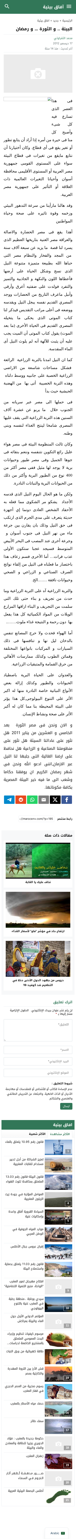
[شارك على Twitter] (55, 799)
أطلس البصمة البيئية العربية (25, 1491)
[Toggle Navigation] (70, 6)
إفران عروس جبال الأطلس (27, 1246)
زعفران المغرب (34, 1456)
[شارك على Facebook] (66, 799)
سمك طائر (37, 1421)
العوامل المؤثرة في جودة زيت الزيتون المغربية (24, 1196)
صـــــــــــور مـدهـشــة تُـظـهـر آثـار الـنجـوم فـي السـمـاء (24, 1475)
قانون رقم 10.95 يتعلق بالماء (24, 1142)
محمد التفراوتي (63, 38)
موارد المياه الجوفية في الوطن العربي (27, 1231)
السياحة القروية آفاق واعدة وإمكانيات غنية (25, 1214)
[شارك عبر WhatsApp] (32, 799)
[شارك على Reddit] (20, 799)
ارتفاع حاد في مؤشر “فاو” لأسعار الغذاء (38, 931)
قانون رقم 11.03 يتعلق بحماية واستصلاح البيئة (24, 1266)
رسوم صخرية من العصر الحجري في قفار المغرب (24, 1388)
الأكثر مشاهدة (60, 1134)
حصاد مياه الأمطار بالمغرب (26, 1403)
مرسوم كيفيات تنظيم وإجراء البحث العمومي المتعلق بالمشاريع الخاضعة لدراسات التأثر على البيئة (25, 1341)
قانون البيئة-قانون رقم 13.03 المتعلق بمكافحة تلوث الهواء (24, 1179)
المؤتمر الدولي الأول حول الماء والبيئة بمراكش (27, 1318)
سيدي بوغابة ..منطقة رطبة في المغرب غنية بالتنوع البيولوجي (26, 1303)
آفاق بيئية (53, 7)
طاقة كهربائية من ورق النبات (24, 1351)
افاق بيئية (43, 20)
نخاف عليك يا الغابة (38, 882)
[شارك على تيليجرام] (9, 799)
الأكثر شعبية (37, 1134)
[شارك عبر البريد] (43, 799)
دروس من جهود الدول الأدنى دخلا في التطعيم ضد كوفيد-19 (38, 983)
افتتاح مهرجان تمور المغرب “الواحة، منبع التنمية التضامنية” (23, 1284)
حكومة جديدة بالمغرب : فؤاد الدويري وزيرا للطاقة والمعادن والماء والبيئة (24, 1443)
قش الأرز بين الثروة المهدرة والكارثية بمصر (25, 1371)
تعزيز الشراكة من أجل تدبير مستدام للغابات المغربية (26, 1162)
